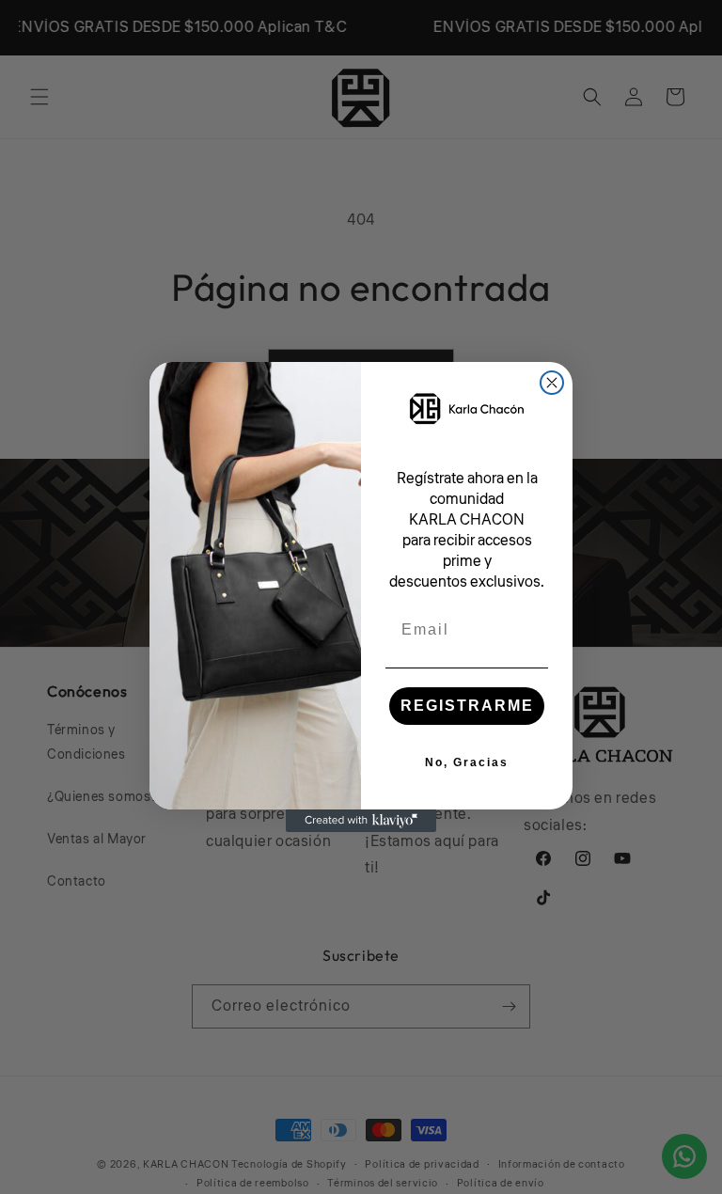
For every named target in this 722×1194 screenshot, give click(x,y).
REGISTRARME (467, 706)
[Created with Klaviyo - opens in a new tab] (361, 820)
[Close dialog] (552, 382)
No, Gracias (467, 762)
